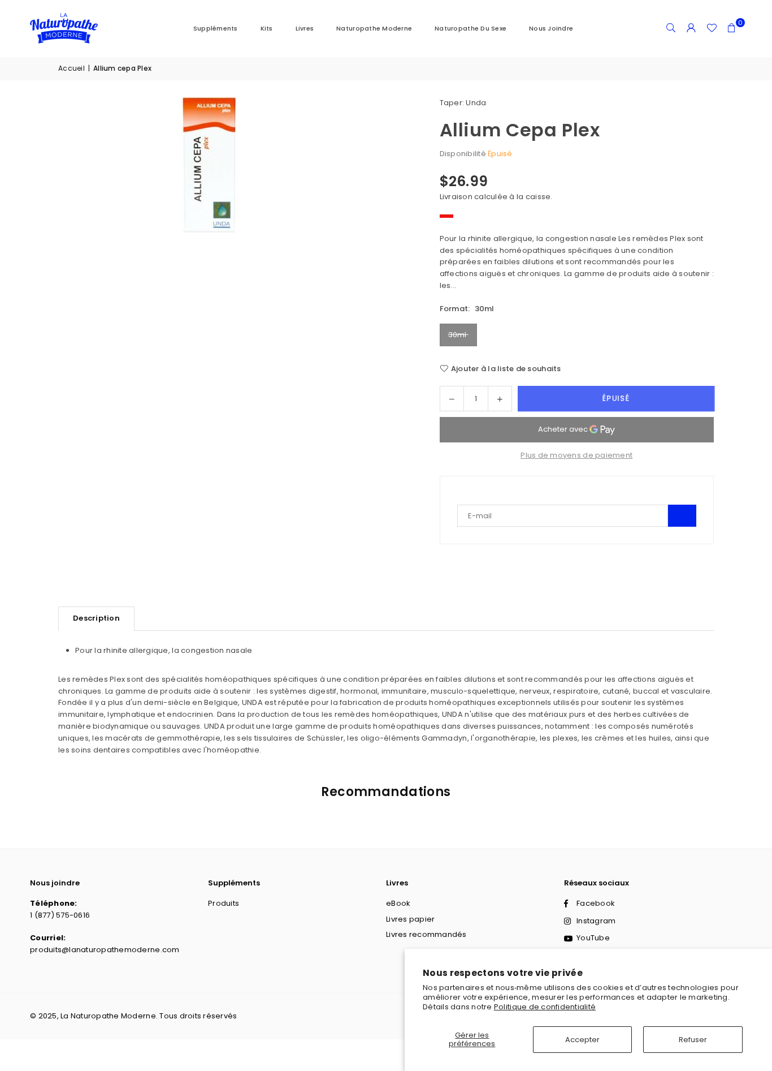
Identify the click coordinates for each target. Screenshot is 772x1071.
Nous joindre (551, 28)
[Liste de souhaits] (711, 28)
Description (96, 618)
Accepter (582, 1039)
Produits (223, 903)
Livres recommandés (426, 934)
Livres (305, 28)
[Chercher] (671, 28)
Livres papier (410, 919)
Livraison (456, 196)
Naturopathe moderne (374, 28)
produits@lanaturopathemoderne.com (105, 949)
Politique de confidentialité (545, 1006)
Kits (267, 28)
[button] (732, 28)
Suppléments (215, 28)
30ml (458, 334)
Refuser (693, 1039)
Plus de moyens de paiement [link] (576, 455)
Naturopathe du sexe (470, 28)
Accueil (71, 68)
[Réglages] (691, 28)
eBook (398, 903)
